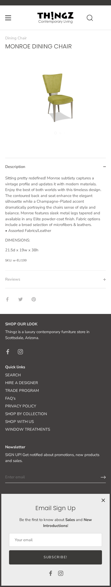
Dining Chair (16, 38)
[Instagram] (60, 573)
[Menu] (8, 18)
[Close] (103, 500)
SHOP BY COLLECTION (26, 413)
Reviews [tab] (12, 279)
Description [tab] (15, 166)
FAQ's (10, 398)
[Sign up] (103, 477)
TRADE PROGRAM (22, 390)
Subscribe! (55, 557)
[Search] (90, 18)
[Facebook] (50, 573)
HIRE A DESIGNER (21, 382)
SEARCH (13, 375)
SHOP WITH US (19, 421)
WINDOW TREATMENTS (27, 429)
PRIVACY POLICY (20, 406)
